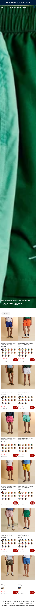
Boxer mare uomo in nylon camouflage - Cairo (8, 582)
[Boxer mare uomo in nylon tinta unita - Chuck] (9, 329)
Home (2, 300)
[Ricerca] (30, 7)
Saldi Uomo (8, 300)
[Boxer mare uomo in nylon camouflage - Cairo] (9, 567)
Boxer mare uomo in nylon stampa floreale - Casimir (25, 582)
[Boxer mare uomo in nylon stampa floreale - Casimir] (26, 567)
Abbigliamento (17, 300)
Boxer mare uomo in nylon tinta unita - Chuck (8, 344)
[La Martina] (18, 7)
